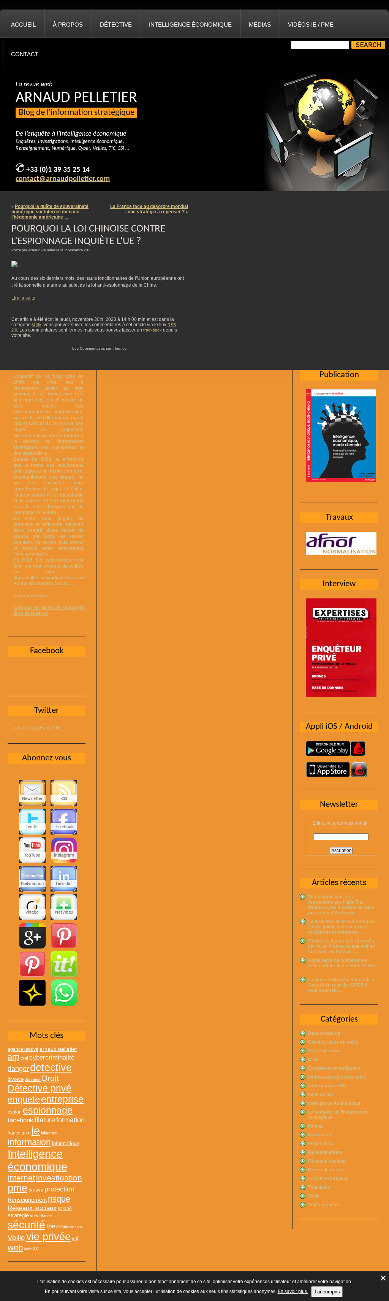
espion (15, 1112)
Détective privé (324, 1050)
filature (45, 1120)
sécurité (26, 1225)
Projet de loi (321, 1143)
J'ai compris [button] (327, 1292)
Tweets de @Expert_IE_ (38, 727)
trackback (152, 330)
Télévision (319, 1187)
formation (70, 1120)
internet (21, 1177)
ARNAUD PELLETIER (76, 98)
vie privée (48, 1236)
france (14, 1133)
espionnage (48, 1110)
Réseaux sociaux (327, 1161)
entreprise (62, 1099)
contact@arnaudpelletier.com (63, 179)
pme (17, 1188)
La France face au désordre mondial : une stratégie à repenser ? (149, 209)
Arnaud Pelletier (30, 595)
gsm (26, 1133)
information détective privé (337, 1077)
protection (59, 1189)
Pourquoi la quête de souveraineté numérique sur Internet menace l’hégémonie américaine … (50, 212)
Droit (313, 1059)
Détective (116, 24)
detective (51, 1067)
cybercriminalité (51, 1057)
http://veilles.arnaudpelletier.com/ (49, 578)
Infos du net (320, 1094)
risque (59, 1199)
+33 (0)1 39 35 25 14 (58, 170)
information (29, 1142)
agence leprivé (23, 1049)
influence (49, 1133)
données (33, 1079)
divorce (16, 1079)
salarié (65, 1208)
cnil (24, 1058)
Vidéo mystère (324, 1204)
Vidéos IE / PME (311, 24)
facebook (20, 1120)
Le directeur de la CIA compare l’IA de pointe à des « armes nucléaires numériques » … (341, 927)
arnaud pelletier (58, 1049)
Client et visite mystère (333, 1042)
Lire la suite (23, 298)
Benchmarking (324, 1033)
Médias (260, 24)
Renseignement (325, 1152)
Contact (24, 54)
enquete (24, 1099)
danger (18, 1069)
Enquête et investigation (334, 1068)
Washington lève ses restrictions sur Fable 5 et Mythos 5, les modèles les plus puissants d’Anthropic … (341, 904)
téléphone (65, 1227)
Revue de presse (326, 1169)
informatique (65, 1143)
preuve (35, 1190)
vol (75, 1238)
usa (78, 1227)
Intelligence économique (190, 24)
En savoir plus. (293, 1291)
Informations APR (327, 1085)
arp (13, 1056)
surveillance (41, 1216)
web (15, 1247)
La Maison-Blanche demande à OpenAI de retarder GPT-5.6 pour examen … (341, 985)
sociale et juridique (328, 1178)
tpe (50, 1226)
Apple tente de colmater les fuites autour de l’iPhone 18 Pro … (341, 966)
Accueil (23, 24)
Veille (36, 324)
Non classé (320, 1135)
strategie (18, 1215)
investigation (59, 1177)
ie (36, 1130)
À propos (68, 24)
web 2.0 (31, 1249)
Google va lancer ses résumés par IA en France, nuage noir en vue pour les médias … (341, 946)
